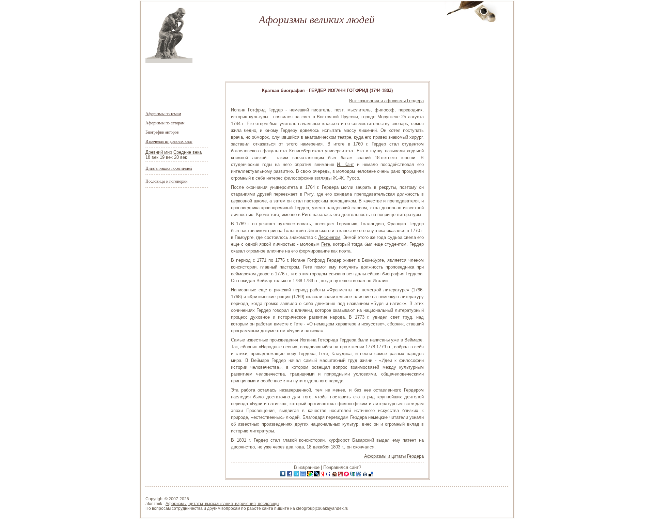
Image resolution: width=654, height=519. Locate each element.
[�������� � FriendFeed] (303, 474)
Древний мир (158, 152)
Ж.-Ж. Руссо (346, 178)
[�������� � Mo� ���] (310, 474)
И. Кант (345, 164)
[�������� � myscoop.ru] (359, 474)
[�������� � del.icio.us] (372, 474)
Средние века (187, 152)
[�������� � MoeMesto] (365, 474)
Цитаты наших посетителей (168, 168)
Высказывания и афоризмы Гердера (386, 100)
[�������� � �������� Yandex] (323, 474)
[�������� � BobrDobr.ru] (335, 474)
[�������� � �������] (290, 474)
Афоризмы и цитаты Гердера (394, 456)
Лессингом (329, 237)
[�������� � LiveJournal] (317, 474)
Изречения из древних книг (168, 141)
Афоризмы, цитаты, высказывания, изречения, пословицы (222, 503)
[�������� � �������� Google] (329, 474)
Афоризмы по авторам (165, 122)
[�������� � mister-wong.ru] (341, 474)
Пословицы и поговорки (166, 181)
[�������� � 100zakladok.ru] (353, 474)
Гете (325, 244)
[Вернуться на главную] (168, 61)
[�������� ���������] (283, 474)
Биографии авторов (162, 132)
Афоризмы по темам (163, 113)
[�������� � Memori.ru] (347, 474)
